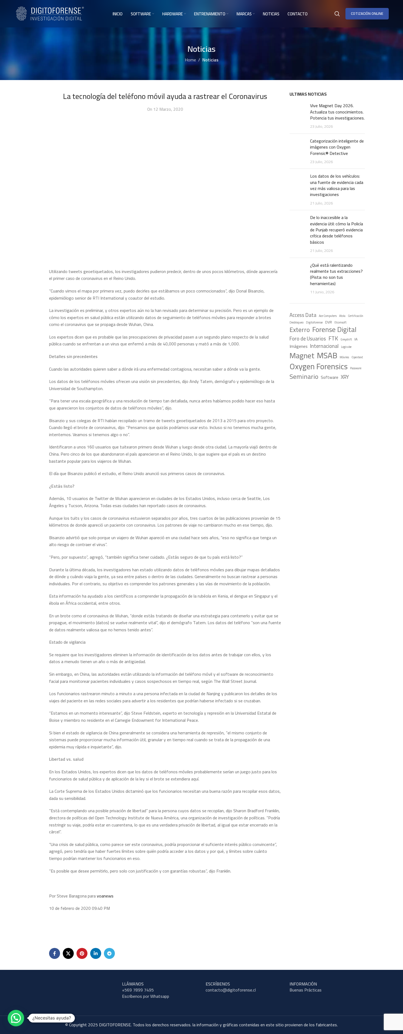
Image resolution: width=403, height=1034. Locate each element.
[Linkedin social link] (95, 953)
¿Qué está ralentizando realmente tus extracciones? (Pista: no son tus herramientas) (336, 274)
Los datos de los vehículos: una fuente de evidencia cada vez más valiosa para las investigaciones (336, 185)
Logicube (346, 347)
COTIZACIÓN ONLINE (367, 13)
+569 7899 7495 (138, 990)
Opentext (357, 357)
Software (329, 377)
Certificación (355, 316)
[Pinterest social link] (81, 953)
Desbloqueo (296, 322)
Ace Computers (328, 316)
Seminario (304, 376)
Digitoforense (314, 322)
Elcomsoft (340, 322)
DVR (328, 322)
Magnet (302, 355)
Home (190, 60)
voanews (105, 896)
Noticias (210, 60)
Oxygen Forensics (319, 366)
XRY (345, 377)
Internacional (324, 346)
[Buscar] (337, 13)
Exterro (300, 329)
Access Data (303, 315)
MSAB (327, 355)
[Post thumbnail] (298, 116)
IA (355, 339)
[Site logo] (50, 13)
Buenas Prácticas (306, 990)
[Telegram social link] (109, 953)
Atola (342, 316)
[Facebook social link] (54, 953)
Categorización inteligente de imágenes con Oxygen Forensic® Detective (337, 147)
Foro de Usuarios (308, 338)
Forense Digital (334, 330)
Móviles (344, 357)
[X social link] (68, 953)
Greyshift (346, 339)
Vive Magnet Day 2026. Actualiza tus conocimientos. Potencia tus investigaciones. (337, 111)
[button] (16, 1018)
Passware (355, 368)
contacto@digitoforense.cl (231, 990)
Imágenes (299, 346)
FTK (333, 339)
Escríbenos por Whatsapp (145, 996)
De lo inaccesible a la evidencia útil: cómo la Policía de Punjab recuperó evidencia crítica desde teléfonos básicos (336, 229)
